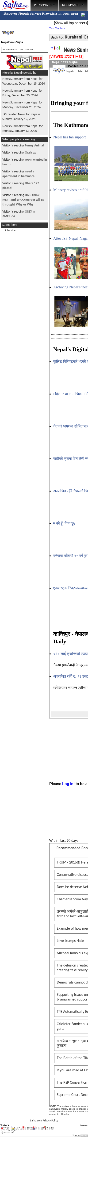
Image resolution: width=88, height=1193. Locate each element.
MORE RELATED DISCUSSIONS (18, 49)
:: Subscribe (8, 230)
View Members (57, 28)
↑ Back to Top (66, 1183)
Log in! (68, 784)
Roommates (71, 5)
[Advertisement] (24, 305)
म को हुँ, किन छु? (64, 523)
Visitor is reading (23, 145)
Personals (42, 5)
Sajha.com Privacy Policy (44, 1120)
